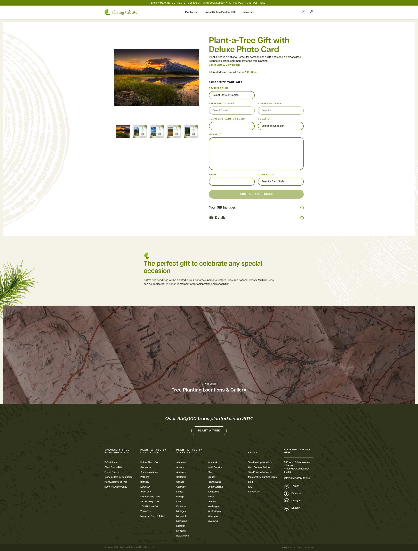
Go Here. (252, 72)
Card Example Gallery (259, 467)
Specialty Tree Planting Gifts (220, 12)
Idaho (179, 501)
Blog (250, 482)
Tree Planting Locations (260, 462)
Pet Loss (144, 477)
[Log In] (303, 12)
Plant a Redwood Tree (115, 482)
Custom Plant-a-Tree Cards (118, 477)
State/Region (218, 88)
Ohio (210, 472)
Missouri (180, 526)
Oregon (211, 477)
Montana (181, 531)
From (212, 175)
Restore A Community (115, 487)
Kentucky (181, 506)
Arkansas (181, 472)
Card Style (266, 175)
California (181, 477)
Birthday (144, 482)
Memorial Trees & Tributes (153, 516)
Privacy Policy (288, 548)
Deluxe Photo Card (149, 462)
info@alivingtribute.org (297, 478)
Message (215, 135)
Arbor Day (145, 492)
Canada (180, 482)
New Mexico (182, 536)
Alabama (181, 462)
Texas (211, 497)
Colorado (181, 487)
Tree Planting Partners (259, 472)
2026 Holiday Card (149, 506)
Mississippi (181, 521)
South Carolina (215, 487)
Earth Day (145, 487)
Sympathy (145, 467)
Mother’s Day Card (150, 497)
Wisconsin (213, 516)
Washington (214, 506)
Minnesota (181, 516)
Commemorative (149, 472)
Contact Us (254, 492)
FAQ (250, 487)
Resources (248, 12)
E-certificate (111, 462)
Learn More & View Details (224, 65)
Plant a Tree (191, 12)
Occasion (265, 119)
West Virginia (214, 511)
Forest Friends (111, 472)
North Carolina (215, 467)
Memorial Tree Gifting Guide (262, 477)
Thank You (145, 511)
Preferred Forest (221, 104)
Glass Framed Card (114, 467)
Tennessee (213, 492)
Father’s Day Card (149, 501)
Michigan (181, 511)
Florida (179, 492)
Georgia (180, 497)
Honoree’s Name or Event (227, 119)
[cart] (312, 12)
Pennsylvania (215, 482)
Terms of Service (306, 548)
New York (212, 462)
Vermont (212, 501)
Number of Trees (270, 104)
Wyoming (213, 521)
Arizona (180, 467)
